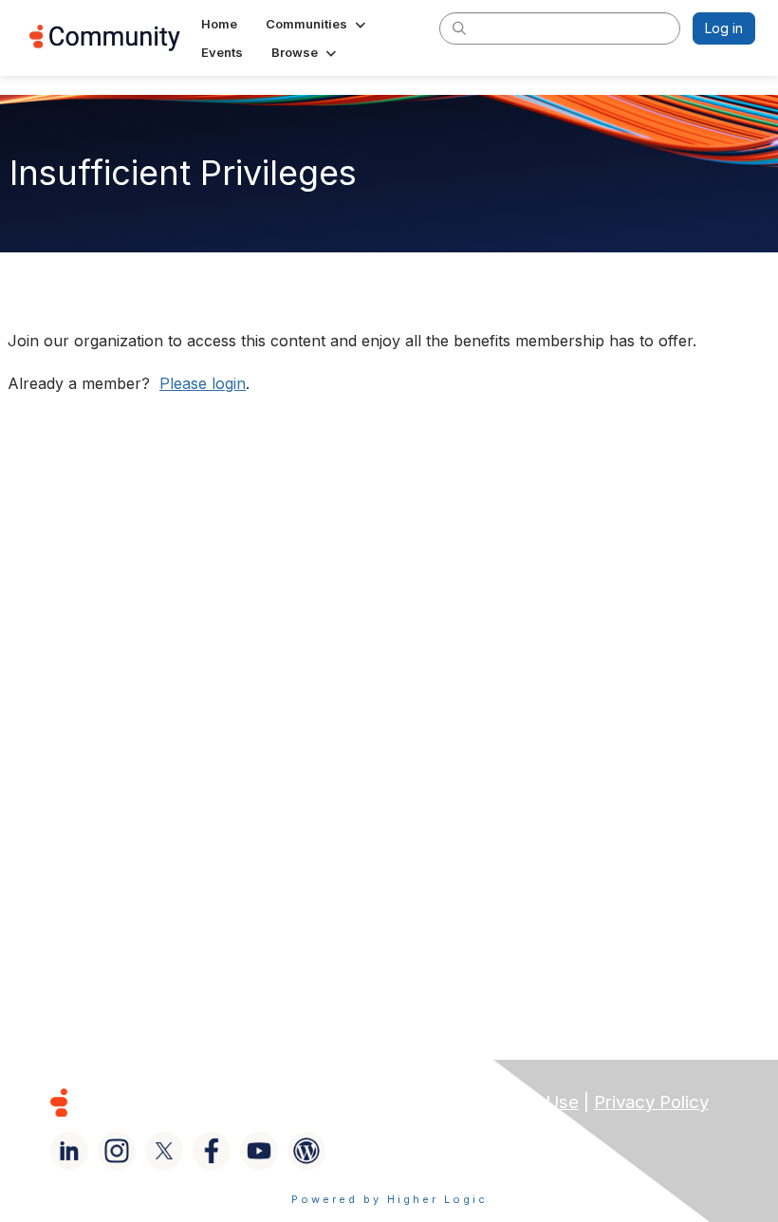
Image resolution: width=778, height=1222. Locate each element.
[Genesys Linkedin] (69, 1151)
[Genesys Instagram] (117, 1151)
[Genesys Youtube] (259, 1151)
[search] (459, 27)
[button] (317, 23)
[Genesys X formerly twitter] (164, 1151)
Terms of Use (523, 1102)
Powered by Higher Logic (389, 1199)
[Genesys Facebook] (212, 1151)
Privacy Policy (651, 1102)
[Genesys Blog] (306, 1151)
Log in (724, 28)
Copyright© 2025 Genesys (189, 1102)
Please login (202, 383)
